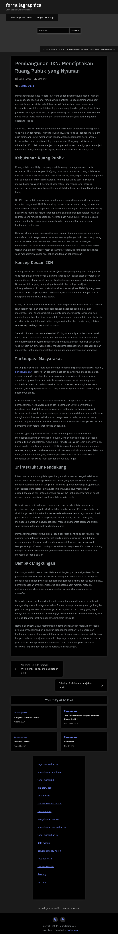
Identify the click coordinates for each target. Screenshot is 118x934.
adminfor (42, 78)
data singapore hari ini (22, 17)
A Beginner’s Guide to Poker (26, 717)
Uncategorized (26, 85)
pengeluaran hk (23, 371)
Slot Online (69, 741)
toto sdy (41, 882)
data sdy (41, 874)
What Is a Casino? (22, 741)
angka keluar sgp (45, 17)
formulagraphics (23, 5)
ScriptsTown (72, 930)
